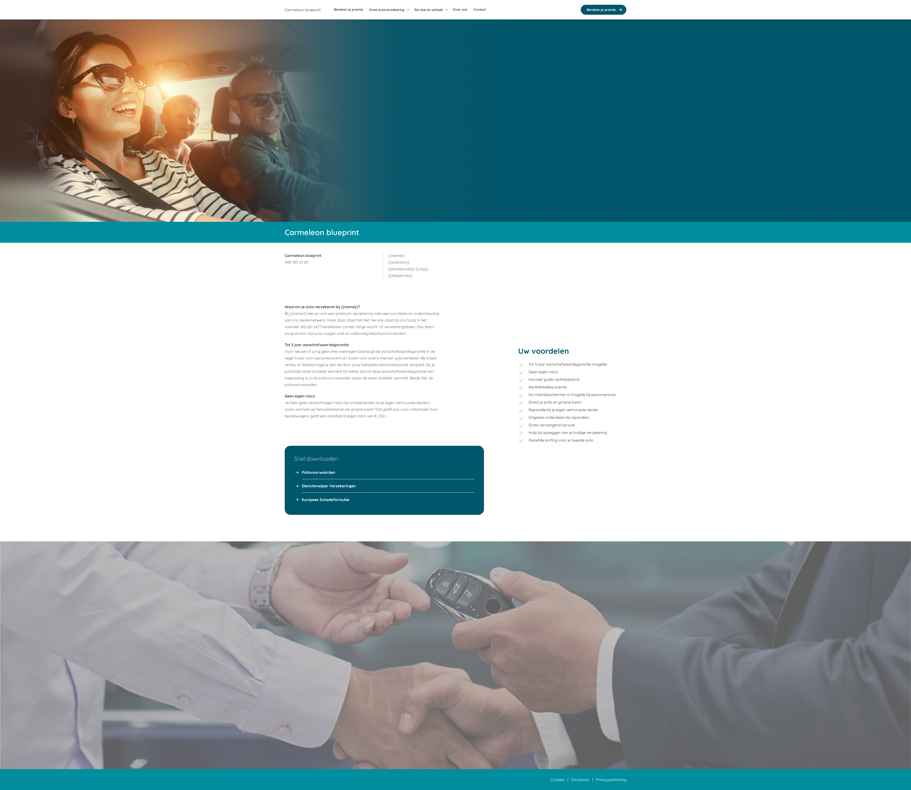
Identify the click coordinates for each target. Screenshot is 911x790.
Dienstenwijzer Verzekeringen (329, 485)
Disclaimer (580, 779)
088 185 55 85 (296, 262)
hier (424, 378)
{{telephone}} (400, 275)
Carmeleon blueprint (303, 9)
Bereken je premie (601, 10)
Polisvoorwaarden (318, 472)
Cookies (558, 779)
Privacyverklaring (611, 779)
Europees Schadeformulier (326, 499)
